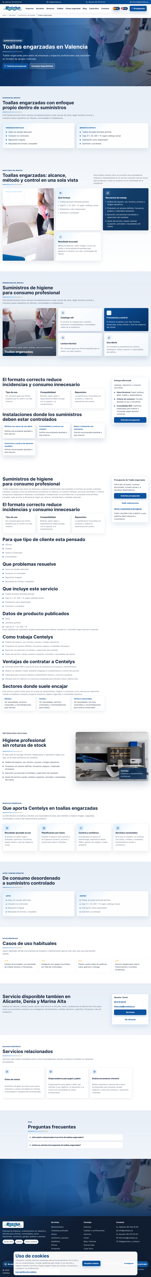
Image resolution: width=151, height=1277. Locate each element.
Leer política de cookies (25, 1272)
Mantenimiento (57, 1227)
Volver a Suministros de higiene (128, 509)
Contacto (105, 8)
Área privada (89, 1245)
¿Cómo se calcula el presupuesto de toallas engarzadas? (56, 1145)
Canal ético (94, 8)
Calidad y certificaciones (94, 1230)
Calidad (60, 8)
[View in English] (124, 8)
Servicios (40, 8)
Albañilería (55, 1241)
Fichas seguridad (73, 8)
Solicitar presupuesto (130, 420)
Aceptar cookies (91, 1263)
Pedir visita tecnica (130, 503)
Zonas (86, 1238)
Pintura (54, 1245)
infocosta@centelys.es (140, 2)
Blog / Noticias (90, 1241)
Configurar (129, 1263)
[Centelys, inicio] (13, 8)
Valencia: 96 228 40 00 (13, 2)
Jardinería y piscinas (59, 1238)
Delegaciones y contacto (129, 1241)
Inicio (4, 15)
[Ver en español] (116, 8)
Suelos (54, 1234)
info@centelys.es (55, 2)
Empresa (29, 8)
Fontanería (55, 1248)
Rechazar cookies (111, 1263)
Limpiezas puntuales (59, 1230)
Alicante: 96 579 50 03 (96, 2)
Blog (85, 8)
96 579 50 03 (120, 1002)
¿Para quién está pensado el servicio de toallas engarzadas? (58, 1137)
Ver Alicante (130, 1019)
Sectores (50, 8)
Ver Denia (130, 1012)
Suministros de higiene (26, 15)
